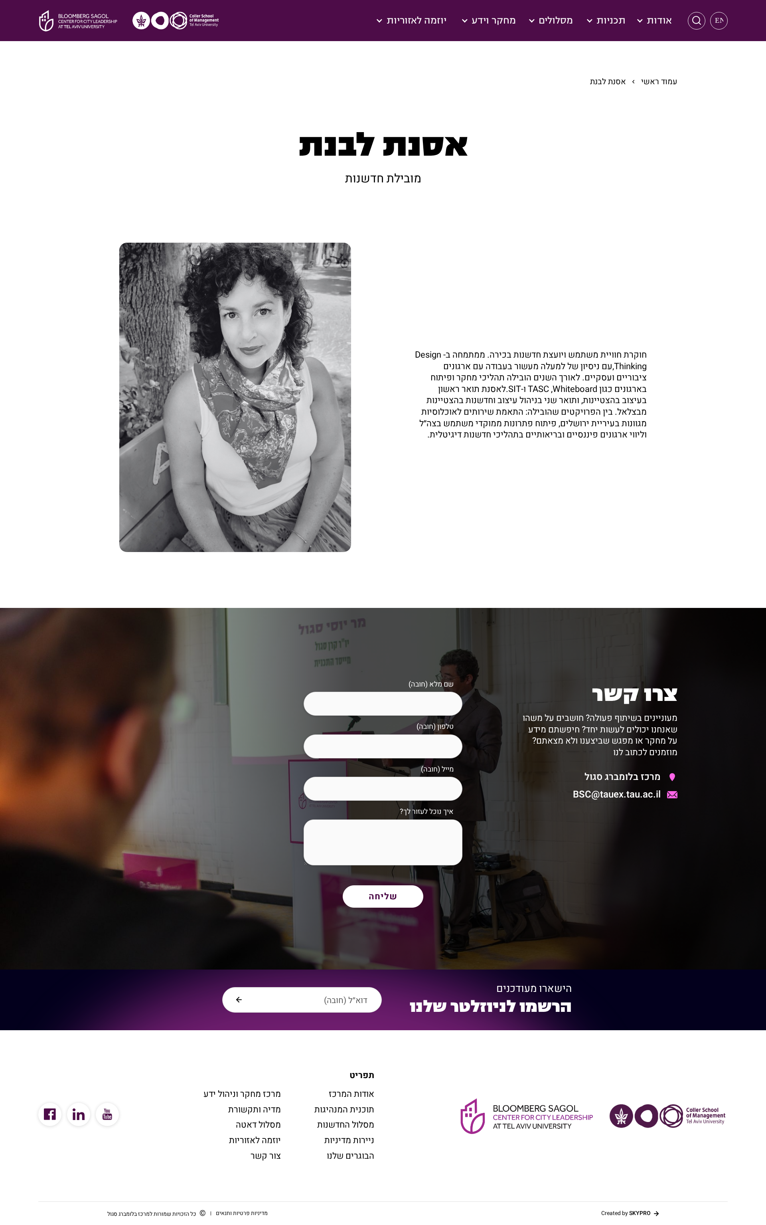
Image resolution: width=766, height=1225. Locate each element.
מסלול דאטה (258, 1124)
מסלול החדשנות (345, 1124)
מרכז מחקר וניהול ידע (242, 1094)
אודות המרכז (351, 1094)
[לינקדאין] (78, 1114)
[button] (696, 21)
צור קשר (266, 1156)
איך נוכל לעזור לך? (427, 811)
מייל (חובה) (437, 769)
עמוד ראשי (659, 81)
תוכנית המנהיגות (344, 1109)
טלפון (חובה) (435, 726)
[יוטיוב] (107, 1114)
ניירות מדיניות (349, 1140)
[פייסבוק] (49, 1114)
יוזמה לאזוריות (255, 1140)
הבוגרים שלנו (350, 1156)
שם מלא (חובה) (431, 684)
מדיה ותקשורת (254, 1109)
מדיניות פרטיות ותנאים (242, 1213)
